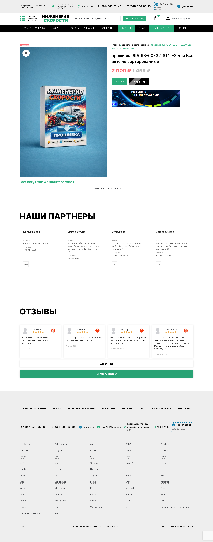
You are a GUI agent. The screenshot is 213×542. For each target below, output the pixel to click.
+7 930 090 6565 (120, 255)
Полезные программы (81, 28)
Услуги (57, 28)
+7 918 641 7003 (163, 255)
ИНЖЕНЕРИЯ (55, 18)
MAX (26, 264)
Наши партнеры (162, 28)
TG (114, 264)
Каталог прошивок (34, 28)
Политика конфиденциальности (177, 526)
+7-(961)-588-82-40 (108, 6)
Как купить (108, 28)
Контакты (184, 28)
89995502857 (74, 258)
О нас (142, 28)
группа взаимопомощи (162, 8)
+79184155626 (29, 250)
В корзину (119, 82)
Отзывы (126, 28)
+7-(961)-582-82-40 (62, 427)
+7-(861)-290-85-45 (138, 6)
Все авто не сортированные (135, 45)
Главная (116, 45)
